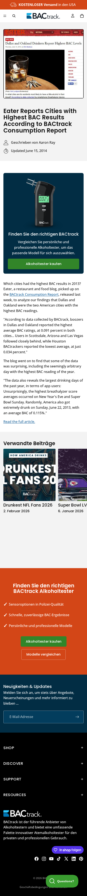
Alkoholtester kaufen (43, 263)
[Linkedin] (73, 858)
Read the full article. (19, 421)
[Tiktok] (58, 858)
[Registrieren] (77, 716)
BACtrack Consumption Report (34, 294)
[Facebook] (36, 858)
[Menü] (5, 16)
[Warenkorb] (82, 16)
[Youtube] (51, 858)
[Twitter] (66, 858)
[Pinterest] (81, 858)
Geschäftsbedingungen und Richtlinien (43, 887)
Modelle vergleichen (43, 654)
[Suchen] (14, 16)
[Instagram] (43, 858)
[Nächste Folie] (79, 504)
